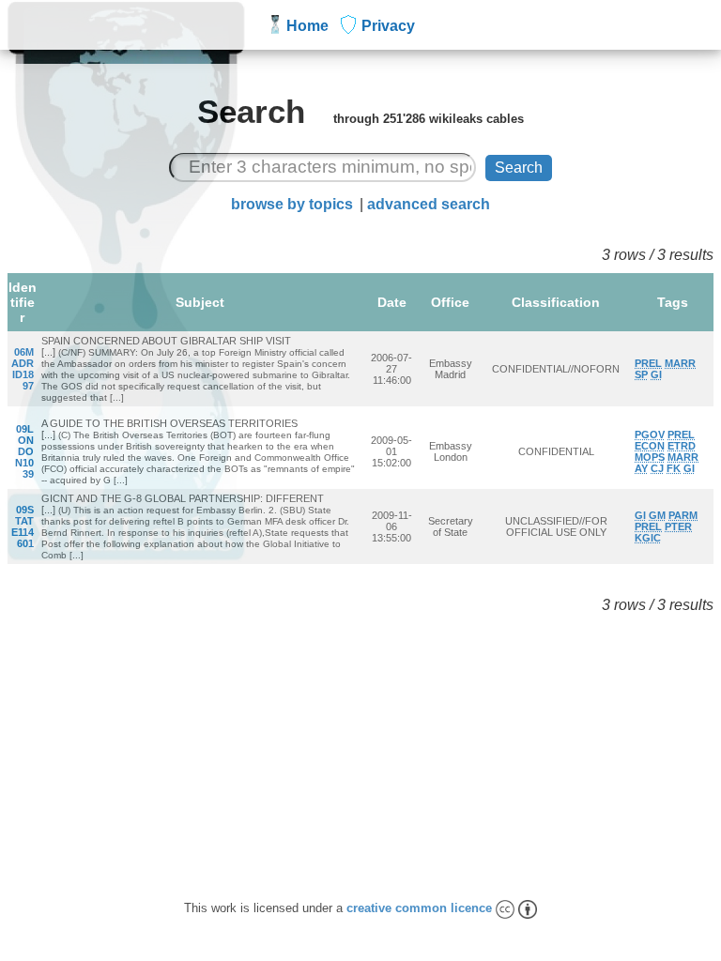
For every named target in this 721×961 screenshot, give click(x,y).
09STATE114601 (22, 526)
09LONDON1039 (24, 451)
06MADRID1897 (22, 368)
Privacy (388, 26)
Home (307, 26)
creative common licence (421, 908)
